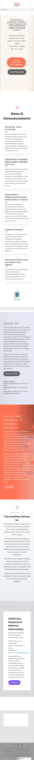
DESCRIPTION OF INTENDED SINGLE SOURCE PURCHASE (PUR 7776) (16, 162)
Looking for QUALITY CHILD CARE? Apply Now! (16, 62)
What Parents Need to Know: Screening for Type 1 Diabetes (16, 262)
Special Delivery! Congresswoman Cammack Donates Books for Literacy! (16, 197)
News (6, 131)
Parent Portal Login (17, 72)
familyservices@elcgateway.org (19, 653)
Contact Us (14, 682)
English (21, 758)
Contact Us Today (12, 374)
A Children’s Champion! (14, 230)
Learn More (9, 487)
